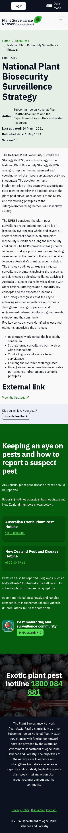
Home (6, 41)
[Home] (22, 20)
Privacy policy (21, 810)
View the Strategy (15, 397)
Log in (18, 6)
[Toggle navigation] (61, 21)
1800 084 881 (45, 688)
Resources (22, 41)
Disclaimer (38, 810)
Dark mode (57, 6)
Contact (51, 810)
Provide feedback (16, 416)
